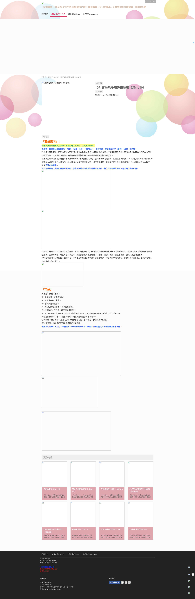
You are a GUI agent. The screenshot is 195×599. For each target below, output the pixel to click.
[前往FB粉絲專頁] (114, 582)
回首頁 (44, 77)
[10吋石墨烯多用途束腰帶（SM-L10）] (67, 107)
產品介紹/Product (53, 77)
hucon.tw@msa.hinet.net (52, 589)
